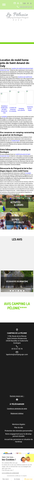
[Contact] (15, 3)
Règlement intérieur (17, 413)
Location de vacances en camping (12, 109)
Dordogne (28, 173)
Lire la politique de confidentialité (10, 473)
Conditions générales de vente (17, 409)
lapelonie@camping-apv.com (17, 354)
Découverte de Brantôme (17, 281)
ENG (24, 3)
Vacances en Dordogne (30, 108)
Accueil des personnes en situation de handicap (18, 440)
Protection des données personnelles (18, 431)
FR (28, 3)
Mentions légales (18, 424)
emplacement (16, 140)
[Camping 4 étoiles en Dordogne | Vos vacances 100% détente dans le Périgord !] (17, 16)
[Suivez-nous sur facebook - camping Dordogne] (17, 399)
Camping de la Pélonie (17, 333)
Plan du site (18, 427)
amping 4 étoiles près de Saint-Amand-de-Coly (4, 109)
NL (30, 3)
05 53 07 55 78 (26, 6)
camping (4, 116)
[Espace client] (18, 3)
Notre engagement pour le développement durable (18, 435)
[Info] (21, 3)
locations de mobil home (25, 77)
